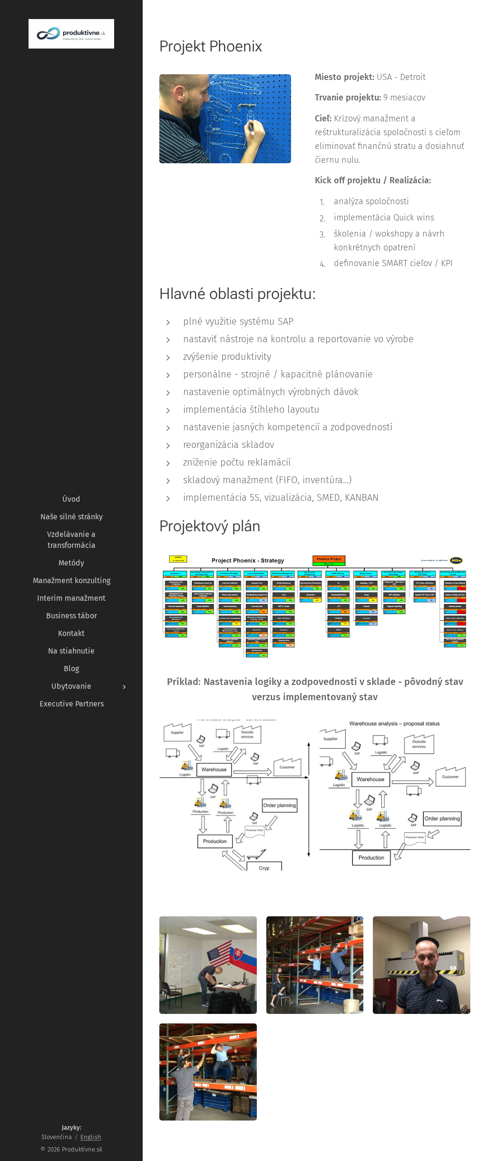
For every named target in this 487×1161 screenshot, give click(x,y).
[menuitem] (71, 499)
